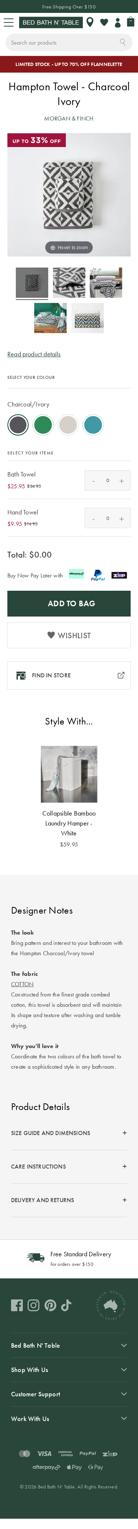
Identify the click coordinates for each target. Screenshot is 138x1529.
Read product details (34, 354)
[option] (18, 425)
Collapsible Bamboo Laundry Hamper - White (69, 823)
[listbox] (69, 414)
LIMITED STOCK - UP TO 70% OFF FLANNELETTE (68, 64)
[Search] (122, 41)
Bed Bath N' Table (35, 1345)
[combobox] (69, 42)
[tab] (69, 1133)
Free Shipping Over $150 (69, 6)
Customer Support (35, 1394)
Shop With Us (29, 1369)
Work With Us (30, 1418)
